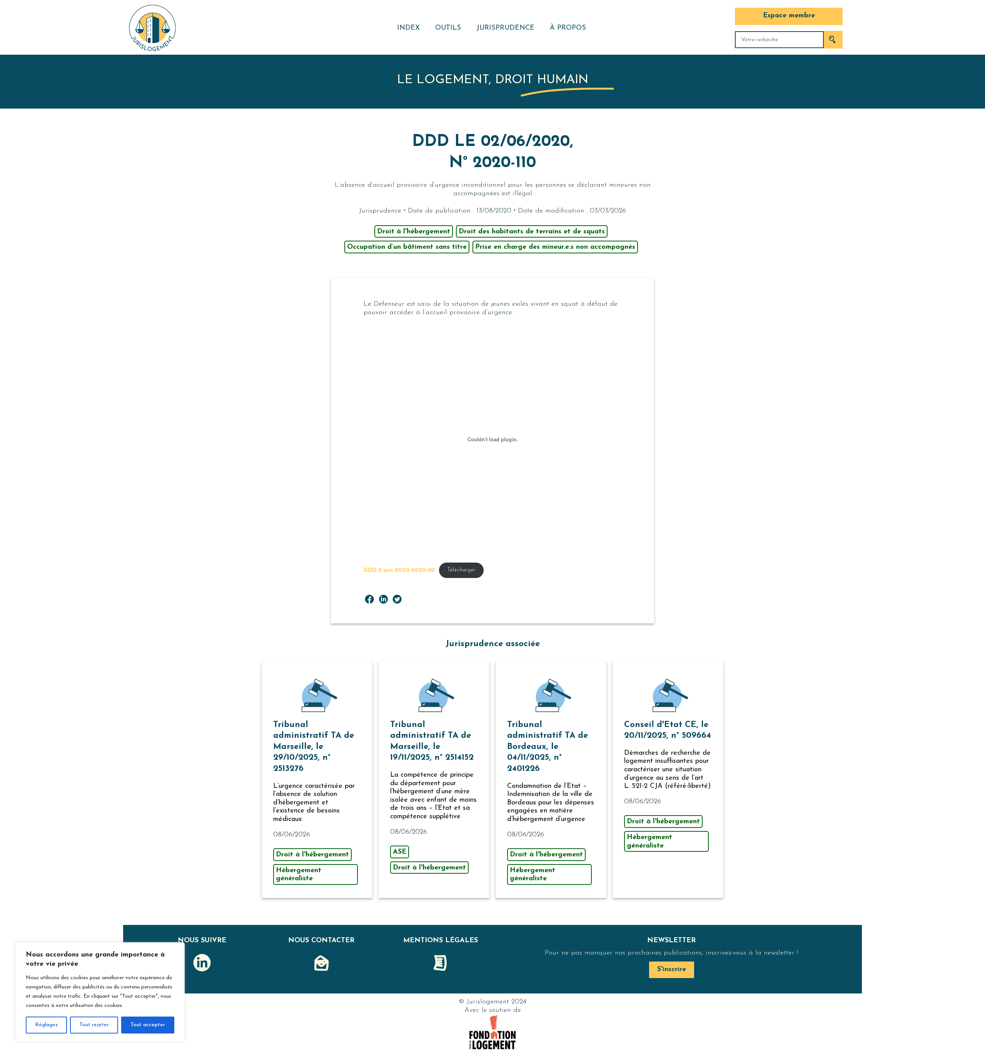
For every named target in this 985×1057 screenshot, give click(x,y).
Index (408, 28)
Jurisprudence (505, 28)
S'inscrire (671, 969)
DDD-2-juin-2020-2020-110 (399, 570)
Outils (448, 28)
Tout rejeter (94, 1025)
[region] (100, 992)
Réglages (46, 1025)
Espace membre (789, 15)
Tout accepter (147, 1025)
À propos (568, 28)
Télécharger (461, 570)
